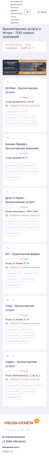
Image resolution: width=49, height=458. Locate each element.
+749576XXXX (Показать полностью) (24, 267)
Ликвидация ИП (13, 397)
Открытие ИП (28, 118)
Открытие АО (12, 221)
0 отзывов (24, 97)
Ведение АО (12, 279)
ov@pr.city (7, 451)
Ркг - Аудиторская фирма (22, 253)
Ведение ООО (13, 124)
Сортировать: (18, 48)
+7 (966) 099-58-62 (14, 441)
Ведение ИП (12, 171)
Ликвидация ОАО (14, 227)
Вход (43, 12)
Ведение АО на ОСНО (32, 385)
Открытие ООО (13, 177)
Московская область (13, 45)
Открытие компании (29, 171)
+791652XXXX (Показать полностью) (24, 106)
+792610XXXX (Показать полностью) (24, 215)
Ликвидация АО (29, 124)
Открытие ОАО (13, 118)
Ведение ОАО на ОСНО (17, 112)
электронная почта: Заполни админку (16, 18)
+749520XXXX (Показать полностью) (24, 379)
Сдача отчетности (29, 221)
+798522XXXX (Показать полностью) (24, 323)
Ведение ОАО (29, 165)
